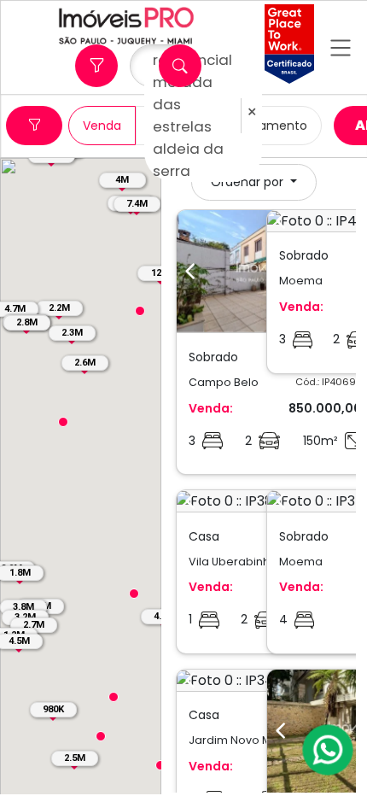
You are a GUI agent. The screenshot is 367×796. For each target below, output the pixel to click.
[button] (101, 736)
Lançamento (268, 125)
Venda (102, 125)
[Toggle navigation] (340, 47)
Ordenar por (249, 181)
